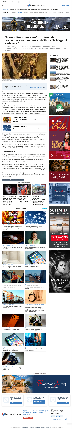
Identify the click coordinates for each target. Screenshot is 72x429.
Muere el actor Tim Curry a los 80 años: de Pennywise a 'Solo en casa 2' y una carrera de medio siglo (9, 200)
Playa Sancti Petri (45, 9)
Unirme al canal (16, 402)
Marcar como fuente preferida (59, 419)
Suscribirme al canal (38, 402)
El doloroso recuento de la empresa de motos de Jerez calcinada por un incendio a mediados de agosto (62, 60)
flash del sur (60, 12)
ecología (36, 12)
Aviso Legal (37, 427)
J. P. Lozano (34, 205)
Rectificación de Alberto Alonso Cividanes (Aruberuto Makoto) (24, 199)
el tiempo (67, 12)
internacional (25, 12)
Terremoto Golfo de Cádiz (23, 9)
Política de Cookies (45, 427)
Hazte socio (28, 417)
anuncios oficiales (52, 12)
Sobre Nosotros (25, 427)
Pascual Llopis (54, 9)
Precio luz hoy (12, 9)
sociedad (20, 12)
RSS (50, 427)
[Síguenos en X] (52, 416)
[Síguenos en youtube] (59, 416)
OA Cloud (61, 427)
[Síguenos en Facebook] (62, 416)
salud (46, 12)
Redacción (20, 202)
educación (41, 12)
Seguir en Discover (25, 1)
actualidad (5, 15)
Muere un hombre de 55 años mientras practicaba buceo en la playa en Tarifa (63, 73)
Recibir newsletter (63, 402)
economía (14, 12)
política (31, 12)
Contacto (32, 427)
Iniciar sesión (65, 5)
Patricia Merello (7, 205)
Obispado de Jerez (35, 9)
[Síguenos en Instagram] (54, 416)
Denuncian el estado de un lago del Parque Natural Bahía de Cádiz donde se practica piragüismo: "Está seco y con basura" (63, 67)
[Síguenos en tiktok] (57, 416)
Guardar (40, 87)
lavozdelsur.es (15, 87)
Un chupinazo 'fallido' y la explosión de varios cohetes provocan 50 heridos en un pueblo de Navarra (38, 200)
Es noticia (5, 9)
